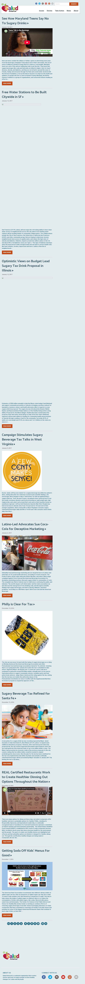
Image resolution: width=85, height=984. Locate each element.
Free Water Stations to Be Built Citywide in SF (24, 94)
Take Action (59, 11)
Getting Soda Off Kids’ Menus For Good (26, 853)
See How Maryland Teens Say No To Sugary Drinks (25, 21)
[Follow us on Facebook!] (36, 4)
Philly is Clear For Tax (17, 604)
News (69, 11)
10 (38, 923)
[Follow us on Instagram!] (43, 4)
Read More (7, 83)
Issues (41, 11)
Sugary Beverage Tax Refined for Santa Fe (26, 696)
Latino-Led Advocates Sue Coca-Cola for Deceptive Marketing (25, 526)
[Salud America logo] (9, 8)
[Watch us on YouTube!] (46, 4)
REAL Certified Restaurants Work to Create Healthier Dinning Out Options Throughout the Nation (26, 777)
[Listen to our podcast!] (49, 4)
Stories (49, 11)
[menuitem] (41, 11)
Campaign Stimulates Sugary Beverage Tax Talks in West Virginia (22, 440)
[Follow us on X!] (40, 4)
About (76, 11)
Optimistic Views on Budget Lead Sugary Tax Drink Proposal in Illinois (26, 266)
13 (42, 923)
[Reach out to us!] (52, 4)
